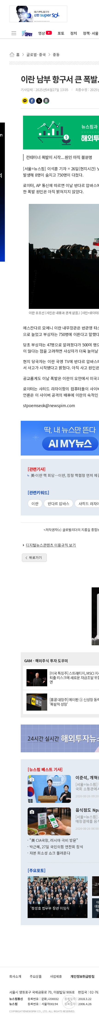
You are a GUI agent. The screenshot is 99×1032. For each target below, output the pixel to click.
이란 (35, 503)
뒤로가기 (35, 557)
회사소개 (15, 976)
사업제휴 (56, 976)
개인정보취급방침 (82, 976)
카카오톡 (25, 101)
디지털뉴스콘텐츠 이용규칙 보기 (51, 545)
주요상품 (36, 976)
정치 (73, 33)
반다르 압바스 (58, 503)
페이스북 (32, 101)
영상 (41, 33)
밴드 (46, 101)
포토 (61, 33)
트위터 (39, 101)
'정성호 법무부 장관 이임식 (50, 908)
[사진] (49, 788)
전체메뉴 (13, 33)
